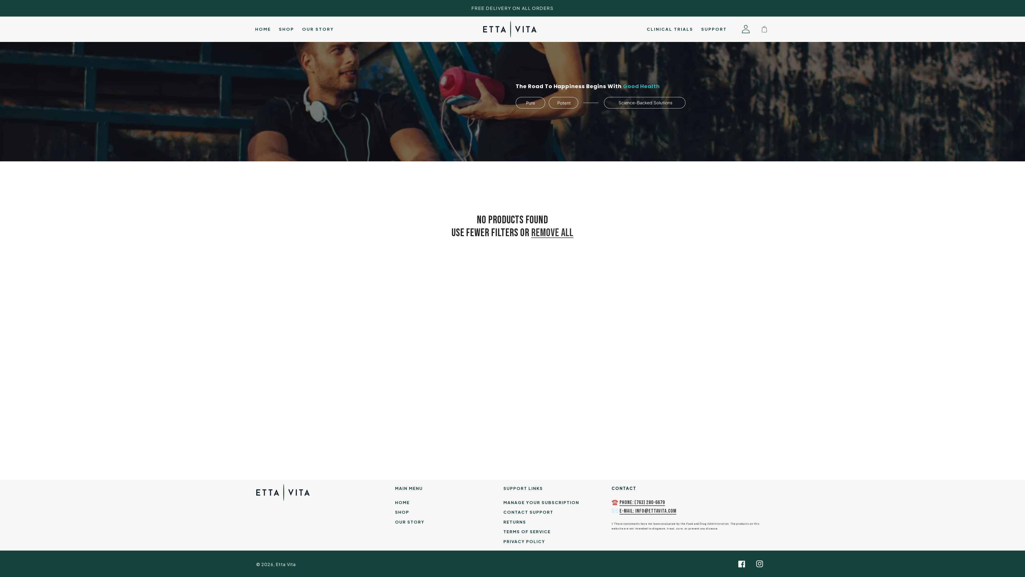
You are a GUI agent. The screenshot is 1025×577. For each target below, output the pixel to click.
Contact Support (528, 511)
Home (402, 502)
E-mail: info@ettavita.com (648, 511)
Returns (514, 521)
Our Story (409, 521)
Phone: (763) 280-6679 (642, 502)
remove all (552, 233)
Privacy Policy (524, 541)
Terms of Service (527, 531)
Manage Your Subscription (541, 502)
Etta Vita (286, 564)
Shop (402, 511)
